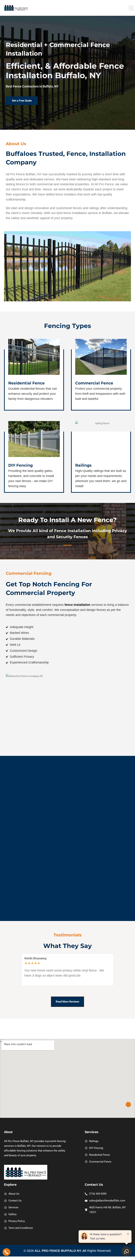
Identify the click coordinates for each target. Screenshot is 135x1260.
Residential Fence (26, 383)
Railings (83, 465)
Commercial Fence (94, 383)
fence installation (77, 605)
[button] (131, 8)
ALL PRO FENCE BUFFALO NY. (58, 1250)
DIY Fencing (20, 465)
